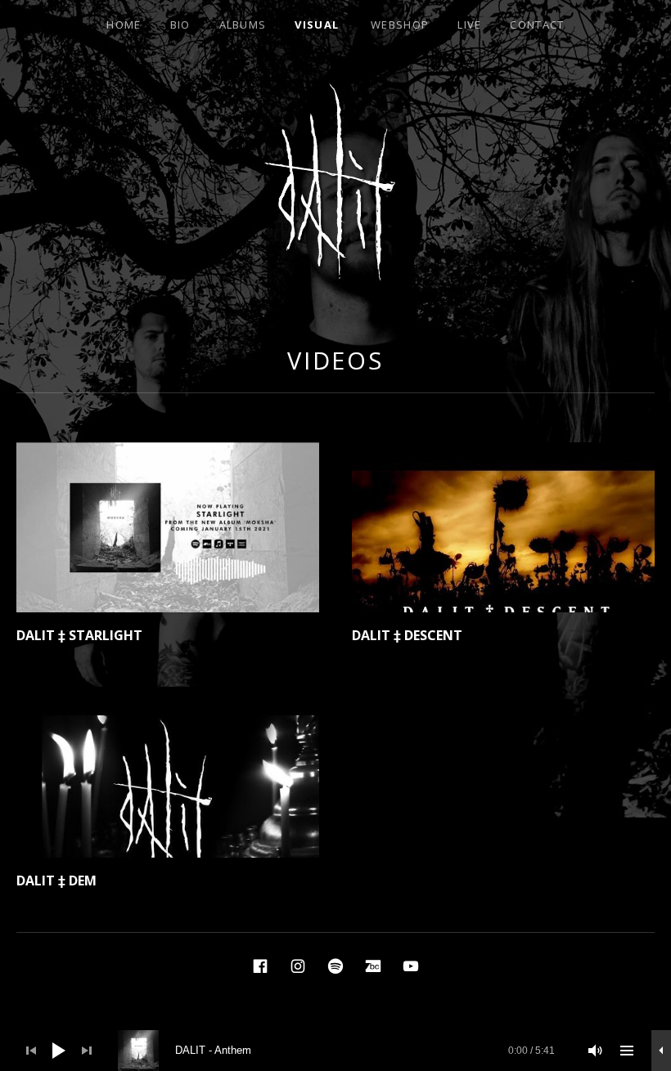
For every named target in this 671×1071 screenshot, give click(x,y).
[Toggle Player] (661, 1050)
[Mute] (596, 1050)
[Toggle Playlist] (627, 1050)
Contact (537, 24)
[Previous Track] (31, 1050)
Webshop (400, 24)
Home (123, 24)
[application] (335, 1050)
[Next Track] (87, 1050)
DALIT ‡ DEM (56, 881)
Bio (180, 24)
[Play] (59, 1050)
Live (469, 24)
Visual (317, 24)
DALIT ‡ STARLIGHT (79, 635)
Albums (243, 24)
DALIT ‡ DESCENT (407, 635)
